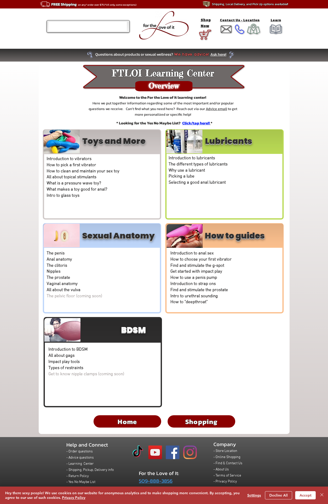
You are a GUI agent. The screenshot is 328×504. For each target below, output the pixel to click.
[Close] (322, 495)
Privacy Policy (73, 497)
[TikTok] (138, 452)
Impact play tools (64, 361)
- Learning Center (80, 464)
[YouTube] (155, 452)
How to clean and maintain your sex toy (83, 171)
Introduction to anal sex (192, 253)
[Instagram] (190, 452)
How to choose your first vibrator (201, 259)
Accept (305, 495)
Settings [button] (254, 495)
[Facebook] (172, 452)
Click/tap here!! (196, 123)
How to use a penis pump (193, 277)
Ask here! (218, 54)
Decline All (278, 495)
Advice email (216, 109)
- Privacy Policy (225, 481)
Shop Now (206, 23)
